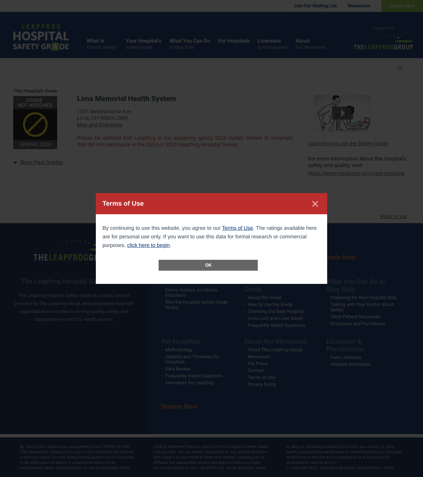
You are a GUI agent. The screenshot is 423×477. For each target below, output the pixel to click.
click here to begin (148, 245)
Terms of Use (237, 228)
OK (208, 265)
